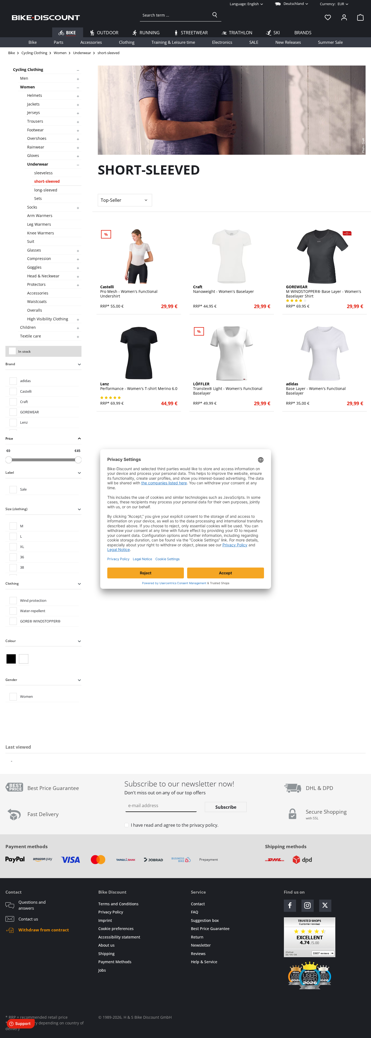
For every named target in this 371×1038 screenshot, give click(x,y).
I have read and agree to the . (174, 825)
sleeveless (43, 172)
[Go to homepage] (46, 17)
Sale (23, 489)
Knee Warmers (40, 233)
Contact (198, 903)
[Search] (214, 15)
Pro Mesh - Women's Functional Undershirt (129, 291)
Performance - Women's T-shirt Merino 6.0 (138, 386)
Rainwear (35, 147)
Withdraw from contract (43, 929)
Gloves (33, 155)
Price (9, 438)
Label (9, 472)
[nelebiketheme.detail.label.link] (138, 256)
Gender (11, 679)
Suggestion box (205, 920)
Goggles (34, 267)
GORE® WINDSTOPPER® (40, 621)
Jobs (102, 970)
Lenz (24, 422)
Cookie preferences (116, 928)
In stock (24, 351)
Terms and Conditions (118, 903)
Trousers (35, 121)
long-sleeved (45, 190)
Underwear (37, 164)
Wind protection (33, 600)
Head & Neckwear (43, 275)
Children (28, 327)
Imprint (105, 920)
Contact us (28, 919)
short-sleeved (47, 181)
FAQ (194, 912)
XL (22, 546)
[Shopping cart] (359, 17)
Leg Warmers (39, 224)
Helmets (34, 95)
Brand (10, 364)
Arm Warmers (39, 215)
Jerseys (33, 112)
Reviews (198, 953)
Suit (30, 241)
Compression (39, 258)
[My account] (344, 17)
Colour (10, 641)
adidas (25, 380)
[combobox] (174, 15)
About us (106, 945)
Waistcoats (37, 301)
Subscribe (225, 807)
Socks (32, 207)
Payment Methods (114, 961)
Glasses (34, 250)
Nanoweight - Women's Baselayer (223, 289)
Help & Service (204, 961)
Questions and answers (32, 905)
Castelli (26, 391)
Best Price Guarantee (210, 928)
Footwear (35, 129)
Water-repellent (32, 610)
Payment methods (26, 846)
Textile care (30, 336)
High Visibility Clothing (47, 318)
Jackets (33, 104)
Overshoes (36, 138)
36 (22, 556)
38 (22, 567)
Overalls (34, 310)
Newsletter (201, 945)
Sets (38, 198)
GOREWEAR (29, 412)
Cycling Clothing (28, 69)
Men (24, 78)
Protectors (36, 284)
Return (197, 937)
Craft (24, 401)
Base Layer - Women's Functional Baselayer (316, 388)
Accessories (37, 293)
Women (27, 86)
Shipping (106, 953)
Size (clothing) (16, 509)
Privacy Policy (110, 912)
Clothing (12, 583)
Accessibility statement (119, 937)
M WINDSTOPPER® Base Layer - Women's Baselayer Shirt (323, 291)
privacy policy (203, 825)
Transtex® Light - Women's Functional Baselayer (227, 388)
